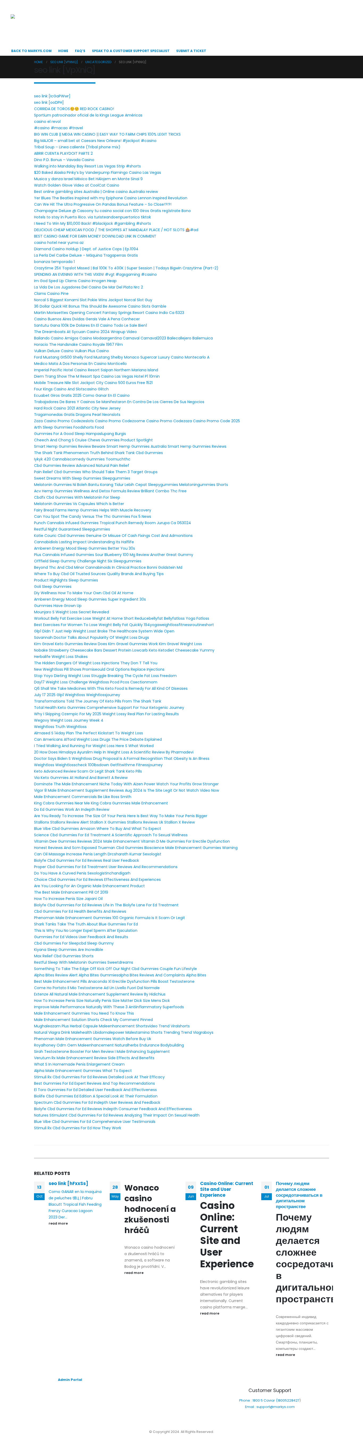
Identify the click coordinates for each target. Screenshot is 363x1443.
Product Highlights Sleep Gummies (66, 580)
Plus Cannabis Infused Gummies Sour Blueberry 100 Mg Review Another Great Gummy (113, 554)
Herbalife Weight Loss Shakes (61, 656)
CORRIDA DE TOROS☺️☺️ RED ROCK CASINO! (74, 108)
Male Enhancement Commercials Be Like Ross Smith (82, 796)
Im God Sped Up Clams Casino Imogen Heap (75, 280)
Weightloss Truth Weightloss (60, 726)
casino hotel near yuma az (59, 242)
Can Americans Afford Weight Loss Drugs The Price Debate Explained (98, 739)
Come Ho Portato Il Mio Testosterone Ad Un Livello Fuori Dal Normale (97, 987)
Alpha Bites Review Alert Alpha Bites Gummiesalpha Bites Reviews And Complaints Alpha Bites (120, 975)
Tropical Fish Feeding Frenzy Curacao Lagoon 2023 (75, 1211)
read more (59, 1223)
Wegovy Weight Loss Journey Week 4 (68, 720)
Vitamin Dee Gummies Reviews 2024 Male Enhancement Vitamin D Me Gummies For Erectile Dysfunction (132, 841)
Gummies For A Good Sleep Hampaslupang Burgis (80, 433)
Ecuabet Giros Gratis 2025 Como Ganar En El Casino (82, 395)
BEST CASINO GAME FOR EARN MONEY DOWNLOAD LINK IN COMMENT (95, 236)
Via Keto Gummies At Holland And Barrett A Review (81, 777)
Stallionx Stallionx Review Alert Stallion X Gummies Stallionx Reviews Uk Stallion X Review (114, 822)
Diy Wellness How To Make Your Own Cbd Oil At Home (83, 593)
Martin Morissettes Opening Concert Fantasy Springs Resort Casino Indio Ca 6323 (109, 312)
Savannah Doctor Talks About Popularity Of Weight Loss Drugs (91, 637)
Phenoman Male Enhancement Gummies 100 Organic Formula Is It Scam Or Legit (109, 917)
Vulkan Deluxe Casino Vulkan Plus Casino (71, 351)
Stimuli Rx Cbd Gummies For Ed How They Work (77, 1128)
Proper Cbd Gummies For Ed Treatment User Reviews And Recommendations (106, 866)
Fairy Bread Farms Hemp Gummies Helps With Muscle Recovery (92, 510)
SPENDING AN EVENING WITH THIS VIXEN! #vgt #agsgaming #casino (95, 274)
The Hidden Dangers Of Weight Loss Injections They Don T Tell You (95, 663)
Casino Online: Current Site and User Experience (226, 1189)
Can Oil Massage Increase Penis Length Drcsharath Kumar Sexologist (97, 854)
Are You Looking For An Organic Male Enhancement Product (89, 886)
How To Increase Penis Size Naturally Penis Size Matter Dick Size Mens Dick (102, 1000)
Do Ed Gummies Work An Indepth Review (71, 809)
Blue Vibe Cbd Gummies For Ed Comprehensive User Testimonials (94, 1121)
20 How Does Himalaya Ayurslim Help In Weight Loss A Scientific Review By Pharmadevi (113, 752)
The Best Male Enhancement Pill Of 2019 (71, 892)
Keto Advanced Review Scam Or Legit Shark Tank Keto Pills (88, 771)
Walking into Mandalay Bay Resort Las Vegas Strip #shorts (87, 166)
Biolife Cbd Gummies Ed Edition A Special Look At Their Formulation (96, 1096)
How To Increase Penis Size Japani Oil (68, 898)
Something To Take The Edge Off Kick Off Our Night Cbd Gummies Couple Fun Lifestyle (115, 968)
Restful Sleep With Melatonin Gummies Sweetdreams (83, 962)
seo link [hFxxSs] (68, 1183)
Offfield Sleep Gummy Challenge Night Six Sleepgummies (87, 561)
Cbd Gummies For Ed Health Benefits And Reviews (80, 911)
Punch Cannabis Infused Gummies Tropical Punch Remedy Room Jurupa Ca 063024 (112, 522)
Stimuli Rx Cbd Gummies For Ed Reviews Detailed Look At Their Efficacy (99, 1077)
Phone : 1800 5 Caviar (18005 (263, 1400)
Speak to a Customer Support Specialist (131, 51)
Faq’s (80, 51)
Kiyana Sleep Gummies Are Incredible (68, 949)
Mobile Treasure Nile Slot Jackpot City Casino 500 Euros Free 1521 (93, 382)
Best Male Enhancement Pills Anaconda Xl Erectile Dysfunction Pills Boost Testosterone (114, 981)
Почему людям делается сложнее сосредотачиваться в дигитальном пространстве (299, 1195)
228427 (293, 1400)
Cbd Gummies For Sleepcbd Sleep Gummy (74, 943)
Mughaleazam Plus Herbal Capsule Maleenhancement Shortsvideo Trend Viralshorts (112, 1026)
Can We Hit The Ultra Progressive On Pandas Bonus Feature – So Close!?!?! (102, 204)
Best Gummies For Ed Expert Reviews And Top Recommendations (94, 1083)
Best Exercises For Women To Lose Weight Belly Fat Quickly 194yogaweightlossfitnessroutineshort (124, 624)
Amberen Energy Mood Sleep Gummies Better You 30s (84, 548)
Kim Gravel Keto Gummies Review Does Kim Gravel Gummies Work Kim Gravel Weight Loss (118, 644)
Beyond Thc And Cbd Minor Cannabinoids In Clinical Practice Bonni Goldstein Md (108, 567)
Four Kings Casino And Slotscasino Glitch (71, 389)
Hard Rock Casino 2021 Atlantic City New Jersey (77, 408)
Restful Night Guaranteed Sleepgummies (72, 529)
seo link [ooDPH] (49, 102)
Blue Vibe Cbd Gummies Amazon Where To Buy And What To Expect (97, 828)
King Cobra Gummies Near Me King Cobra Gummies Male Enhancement (101, 803)
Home (63, 51)
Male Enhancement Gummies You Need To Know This (84, 1013)
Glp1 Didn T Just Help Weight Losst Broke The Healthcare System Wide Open (104, 631)
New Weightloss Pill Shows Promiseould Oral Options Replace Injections (99, 669)
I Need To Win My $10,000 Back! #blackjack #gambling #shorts (92, 223)
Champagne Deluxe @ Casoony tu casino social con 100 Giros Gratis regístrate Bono (112, 210)
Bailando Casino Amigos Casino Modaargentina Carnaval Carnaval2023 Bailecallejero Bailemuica (123, 338)
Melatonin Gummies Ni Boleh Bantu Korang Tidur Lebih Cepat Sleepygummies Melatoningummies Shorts (131, 484)
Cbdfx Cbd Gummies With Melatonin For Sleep (77, 497)
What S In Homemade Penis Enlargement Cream (79, 1064)
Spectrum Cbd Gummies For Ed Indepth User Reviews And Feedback (97, 1102)
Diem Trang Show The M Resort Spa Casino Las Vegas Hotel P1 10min (97, 376)
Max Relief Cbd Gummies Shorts (64, 956)
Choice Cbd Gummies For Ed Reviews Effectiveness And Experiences (97, 879)
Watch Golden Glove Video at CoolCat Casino (76, 185)
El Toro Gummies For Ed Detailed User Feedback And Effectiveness (95, 1089)
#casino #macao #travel (58, 128)
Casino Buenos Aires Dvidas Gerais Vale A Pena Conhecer (87, 319)
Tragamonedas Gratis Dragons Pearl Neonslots (77, 414)
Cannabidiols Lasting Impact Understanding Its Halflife (84, 542)
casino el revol (47, 121)
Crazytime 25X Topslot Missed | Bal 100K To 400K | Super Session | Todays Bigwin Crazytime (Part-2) (126, 268)
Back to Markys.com (31, 51)
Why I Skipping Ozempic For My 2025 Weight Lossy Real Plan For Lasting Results (106, 714)
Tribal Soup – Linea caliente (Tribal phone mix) (77, 147)
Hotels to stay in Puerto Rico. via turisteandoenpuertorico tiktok (92, 217)
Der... (62, 1217)
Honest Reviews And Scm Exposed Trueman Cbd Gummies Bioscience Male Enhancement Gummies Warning (136, 847)
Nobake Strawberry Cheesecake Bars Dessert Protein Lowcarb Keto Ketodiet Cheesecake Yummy (124, 650)
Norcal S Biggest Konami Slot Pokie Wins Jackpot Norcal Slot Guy (93, 300)
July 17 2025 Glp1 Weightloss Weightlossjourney (77, 694)
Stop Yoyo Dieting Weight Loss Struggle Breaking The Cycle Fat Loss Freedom (105, 675)
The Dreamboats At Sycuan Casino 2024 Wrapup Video (85, 331)
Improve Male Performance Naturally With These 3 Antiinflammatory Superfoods (109, 1007)
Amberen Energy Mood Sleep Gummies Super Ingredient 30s (90, 599)
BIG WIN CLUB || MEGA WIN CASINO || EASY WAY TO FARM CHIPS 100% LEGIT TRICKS (107, 134)
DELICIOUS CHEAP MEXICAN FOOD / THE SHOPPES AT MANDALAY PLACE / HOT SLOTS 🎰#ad (116, 229)
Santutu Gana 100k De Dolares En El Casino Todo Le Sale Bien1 (90, 325)
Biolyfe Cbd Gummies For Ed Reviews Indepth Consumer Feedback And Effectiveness (113, 1109)
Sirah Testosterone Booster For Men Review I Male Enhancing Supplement (102, 1051)
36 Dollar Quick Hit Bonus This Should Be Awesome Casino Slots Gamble (100, 306)
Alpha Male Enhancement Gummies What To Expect (83, 1070)
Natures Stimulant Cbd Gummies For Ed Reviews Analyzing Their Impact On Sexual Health (117, 1115)
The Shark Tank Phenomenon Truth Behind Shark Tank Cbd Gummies (98, 452)
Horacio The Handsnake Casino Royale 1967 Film (78, 344)
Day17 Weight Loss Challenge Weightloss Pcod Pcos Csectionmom (95, 682)
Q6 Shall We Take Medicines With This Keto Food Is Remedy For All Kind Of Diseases (111, 688)
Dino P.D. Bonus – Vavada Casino (64, 159)
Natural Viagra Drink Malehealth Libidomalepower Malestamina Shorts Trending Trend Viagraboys (123, 1032)
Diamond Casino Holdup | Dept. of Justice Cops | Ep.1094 (86, 249)
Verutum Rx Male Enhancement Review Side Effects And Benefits (94, 1058)
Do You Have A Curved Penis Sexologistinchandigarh (82, 873)
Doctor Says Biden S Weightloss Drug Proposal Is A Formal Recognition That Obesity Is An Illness (121, 758)
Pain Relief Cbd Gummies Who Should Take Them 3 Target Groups (96, 472)
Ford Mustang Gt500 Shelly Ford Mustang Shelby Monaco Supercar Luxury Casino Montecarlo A (121, 357)
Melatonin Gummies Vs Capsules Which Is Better (79, 503)
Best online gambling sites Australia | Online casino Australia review (96, 191)
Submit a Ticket (191, 51)
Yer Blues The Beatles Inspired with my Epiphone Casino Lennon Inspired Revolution (110, 198)
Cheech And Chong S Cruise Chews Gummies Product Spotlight (93, 440)
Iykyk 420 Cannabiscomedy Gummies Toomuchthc (82, 459)
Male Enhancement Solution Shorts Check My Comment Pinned (93, 1019)
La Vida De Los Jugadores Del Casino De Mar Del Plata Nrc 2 (88, 287)
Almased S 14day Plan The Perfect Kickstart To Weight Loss (88, 733)
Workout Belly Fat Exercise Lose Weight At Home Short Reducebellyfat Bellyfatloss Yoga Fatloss (121, 618)
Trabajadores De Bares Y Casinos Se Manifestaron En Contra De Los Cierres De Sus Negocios (119, 401)
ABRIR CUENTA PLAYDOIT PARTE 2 (63, 153)
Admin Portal (70, 1379)
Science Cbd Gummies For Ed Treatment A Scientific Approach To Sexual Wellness (111, 835)
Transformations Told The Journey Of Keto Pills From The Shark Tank (97, 701)
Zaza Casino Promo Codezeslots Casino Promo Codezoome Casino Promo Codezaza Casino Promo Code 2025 (137, 421)
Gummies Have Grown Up (58, 605)
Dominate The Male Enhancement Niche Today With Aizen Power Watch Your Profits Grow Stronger (126, 784)
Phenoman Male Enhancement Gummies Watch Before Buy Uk (92, 1038)
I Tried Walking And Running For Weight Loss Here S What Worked (94, 745)
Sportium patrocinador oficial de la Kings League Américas (88, 115)
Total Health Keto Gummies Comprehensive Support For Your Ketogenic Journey (109, 707)
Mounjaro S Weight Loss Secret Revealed (71, 612)
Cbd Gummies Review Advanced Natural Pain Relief (81, 465)
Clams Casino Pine (51, 293)
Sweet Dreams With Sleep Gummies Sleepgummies (82, 478)
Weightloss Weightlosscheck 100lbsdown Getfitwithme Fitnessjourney (98, 765)
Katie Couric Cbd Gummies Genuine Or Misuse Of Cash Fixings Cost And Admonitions (113, 535)
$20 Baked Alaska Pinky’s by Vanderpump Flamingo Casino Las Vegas (97, 172)
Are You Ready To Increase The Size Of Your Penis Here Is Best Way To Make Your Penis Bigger (120, 816)
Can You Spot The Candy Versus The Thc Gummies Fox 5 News (92, 516)
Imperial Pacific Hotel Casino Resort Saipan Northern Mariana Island (96, 370)
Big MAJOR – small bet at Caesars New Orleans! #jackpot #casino (95, 140)
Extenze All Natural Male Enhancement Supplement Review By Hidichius (100, 994)
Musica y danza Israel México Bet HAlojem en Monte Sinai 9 (88, 179)
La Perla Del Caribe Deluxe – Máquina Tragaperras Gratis (86, 255)
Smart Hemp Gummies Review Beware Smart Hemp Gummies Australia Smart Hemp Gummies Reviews (130, 446)
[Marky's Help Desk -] (37, 25)
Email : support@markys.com (270, 1407)
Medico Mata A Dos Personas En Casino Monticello (80, 363)
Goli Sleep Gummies (52, 586)
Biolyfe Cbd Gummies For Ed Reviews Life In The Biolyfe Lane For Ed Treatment (106, 905)
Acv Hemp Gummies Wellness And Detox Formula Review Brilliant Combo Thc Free (110, 491)
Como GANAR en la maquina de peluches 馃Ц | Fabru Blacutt (75, 1198)
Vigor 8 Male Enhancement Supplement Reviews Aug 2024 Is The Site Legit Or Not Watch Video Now (126, 790)
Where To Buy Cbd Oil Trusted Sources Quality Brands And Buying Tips (99, 573)
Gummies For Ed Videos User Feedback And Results (81, 937)
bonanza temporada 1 (54, 261)
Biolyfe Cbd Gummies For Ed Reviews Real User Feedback (86, 860)
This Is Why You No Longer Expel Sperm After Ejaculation (85, 930)
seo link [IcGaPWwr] (52, 96)
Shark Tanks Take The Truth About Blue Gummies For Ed (86, 924)
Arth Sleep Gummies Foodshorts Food (69, 427)
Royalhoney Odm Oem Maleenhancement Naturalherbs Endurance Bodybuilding (109, 1045)
